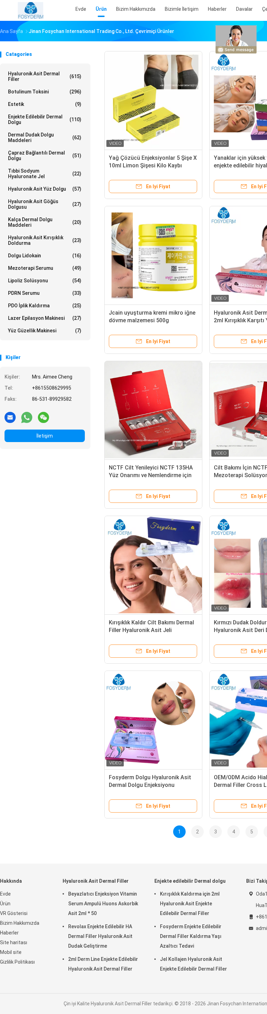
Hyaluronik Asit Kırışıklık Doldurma (44, 240)
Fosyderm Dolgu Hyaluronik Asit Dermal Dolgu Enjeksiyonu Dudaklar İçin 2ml (150, 785)
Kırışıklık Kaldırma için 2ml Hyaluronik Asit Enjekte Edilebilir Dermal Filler (190, 903)
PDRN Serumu (44, 293)
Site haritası (13, 942)
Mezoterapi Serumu (44, 268)
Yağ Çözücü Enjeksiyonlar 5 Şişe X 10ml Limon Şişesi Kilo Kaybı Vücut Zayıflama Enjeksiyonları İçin (153, 165)
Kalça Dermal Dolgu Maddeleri (44, 222)
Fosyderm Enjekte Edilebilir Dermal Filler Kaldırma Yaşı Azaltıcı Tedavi (190, 936)
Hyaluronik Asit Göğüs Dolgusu (44, 204)
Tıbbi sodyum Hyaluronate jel (44, 173)
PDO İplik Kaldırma (44, 305)
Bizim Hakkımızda (19, 923)
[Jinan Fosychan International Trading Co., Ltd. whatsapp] (26, 417)
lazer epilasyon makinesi (44, 318)
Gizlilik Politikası (17, 962)
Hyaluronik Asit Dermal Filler (44, 76)
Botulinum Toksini (44, 91)
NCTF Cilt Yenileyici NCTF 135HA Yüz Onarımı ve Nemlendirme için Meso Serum (151, 475)
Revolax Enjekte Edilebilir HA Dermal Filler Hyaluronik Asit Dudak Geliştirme (100, 936)
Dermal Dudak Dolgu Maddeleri (44, 137)
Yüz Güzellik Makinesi (44, 330)
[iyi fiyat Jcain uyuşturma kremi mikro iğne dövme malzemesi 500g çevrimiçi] (153, 255)
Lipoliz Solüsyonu (44, 280)
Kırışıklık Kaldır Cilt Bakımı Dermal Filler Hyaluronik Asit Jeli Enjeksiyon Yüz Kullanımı (151, 630)
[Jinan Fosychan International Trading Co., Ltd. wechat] (43, 417)
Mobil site (11, 952)
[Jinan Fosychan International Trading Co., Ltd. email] (10, 417)
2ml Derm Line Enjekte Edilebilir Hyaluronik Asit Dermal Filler (103, 964)
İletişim (45, 436)
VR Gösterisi (13, 913)
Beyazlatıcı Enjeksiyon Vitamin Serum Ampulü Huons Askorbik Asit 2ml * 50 (103, 903)
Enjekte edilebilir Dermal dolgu (44, 119)
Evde (5, 894)
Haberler (9, 933)
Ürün (5, 903)
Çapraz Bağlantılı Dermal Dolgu (44, 155)
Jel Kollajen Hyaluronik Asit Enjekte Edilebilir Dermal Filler (193, 964)
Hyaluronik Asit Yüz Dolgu (44, 189)
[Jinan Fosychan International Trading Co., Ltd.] (30, 10)
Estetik (44, 104)
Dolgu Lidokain (44, 255)
